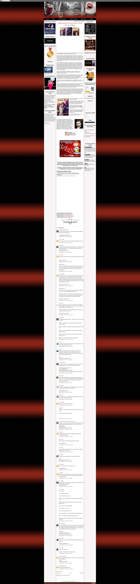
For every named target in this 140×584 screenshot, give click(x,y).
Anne (60, 432)
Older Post (82, 573)
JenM (60, 472)
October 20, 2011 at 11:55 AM (66, 520)
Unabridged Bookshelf (63, 229)
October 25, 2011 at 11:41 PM (66, 553)
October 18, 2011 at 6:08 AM (65, 261)
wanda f (60, 464)
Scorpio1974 (61, 362)
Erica (60, 447)
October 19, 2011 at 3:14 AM (65, 405)
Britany (60, 303)
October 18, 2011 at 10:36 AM (66, 285)
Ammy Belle (61, 523)
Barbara (60, 385)
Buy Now (88, 91)
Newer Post (58, 573)
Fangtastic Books (68, 214)
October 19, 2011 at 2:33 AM (65, 399)
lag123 (60, 254)
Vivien (60, 454)
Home (70, 573)
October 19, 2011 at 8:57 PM (65, 469)
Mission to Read (65, 250)
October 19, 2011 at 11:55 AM (66, 444)
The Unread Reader (68, 217)
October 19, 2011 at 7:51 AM (65, 429)
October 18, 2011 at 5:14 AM (65, 252)
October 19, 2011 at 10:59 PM (66, 486)
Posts (87, 115)
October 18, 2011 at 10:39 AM (66, 300)
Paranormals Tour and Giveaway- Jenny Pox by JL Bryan (70, 24)
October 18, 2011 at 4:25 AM (65, 236)
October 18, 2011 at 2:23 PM (65, 373)
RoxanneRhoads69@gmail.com (90, 133)
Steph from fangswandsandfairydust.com (66, 421)
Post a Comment (59, 571)
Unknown (60, 239)
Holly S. (60, 547)
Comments (88, 117)
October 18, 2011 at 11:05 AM (66, 339)
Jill (59, 342)
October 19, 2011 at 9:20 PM (65, 478)
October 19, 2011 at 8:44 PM (65, 461)
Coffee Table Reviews (70, 215)
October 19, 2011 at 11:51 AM (66, 436)
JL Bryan (60, 317)
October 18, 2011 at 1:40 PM (65, 359)
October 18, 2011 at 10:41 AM (66, 314)
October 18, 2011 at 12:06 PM (66, 346)
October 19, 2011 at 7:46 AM (65, 418)
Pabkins (60, 245)
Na (59, 349)
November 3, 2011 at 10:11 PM (66, 568)
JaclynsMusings (61, 556)
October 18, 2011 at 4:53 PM (65, 382)
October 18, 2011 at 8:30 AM (65, 271)
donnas (60, 538)
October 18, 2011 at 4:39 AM (65, 242)
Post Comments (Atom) (65, 575)
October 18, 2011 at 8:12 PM (65, 392)
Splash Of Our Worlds (69, 216)
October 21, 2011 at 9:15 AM (65, 535)
